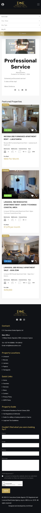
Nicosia (5, 360)
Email (3, 442)
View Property (20, 127)
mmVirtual (29, 506)
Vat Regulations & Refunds (11, 414)
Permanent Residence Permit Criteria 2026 (16, 410)
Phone (4, 450)
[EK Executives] (20, 6)
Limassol (6, 356)
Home (5, 380)
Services (5, 387)
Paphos (5, 366)
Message (5, 458)
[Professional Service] (20, 53)
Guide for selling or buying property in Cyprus (17, 417)
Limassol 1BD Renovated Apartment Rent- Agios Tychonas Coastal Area (20, 204)
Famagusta (6, 370)
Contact (5, 393)
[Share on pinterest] (26, 90)
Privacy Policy (7, 397)
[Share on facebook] (15, 90)
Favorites (6, 383)
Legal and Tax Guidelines (10, 420)
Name (4, 433)
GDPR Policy (7, 400)
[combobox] (20, 17)
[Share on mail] (22, 90)
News (5, 390)
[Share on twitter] (19, 90)
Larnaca (5, 363)
